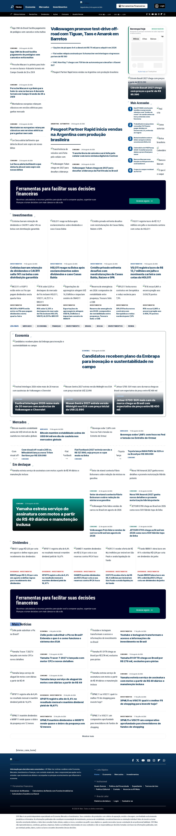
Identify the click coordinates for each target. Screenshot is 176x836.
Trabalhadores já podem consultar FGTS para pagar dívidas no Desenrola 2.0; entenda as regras (144, 128)
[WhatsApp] (164, 14)
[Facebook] (147, 14)
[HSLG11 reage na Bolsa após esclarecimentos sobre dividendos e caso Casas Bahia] (68, 240)
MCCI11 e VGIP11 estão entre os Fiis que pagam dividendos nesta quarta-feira (21, 312)
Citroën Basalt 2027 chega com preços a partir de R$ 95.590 (146, 91)
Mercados (44, 429)
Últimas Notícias (19, 14)
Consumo (65, 14)
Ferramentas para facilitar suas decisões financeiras (55, 191)
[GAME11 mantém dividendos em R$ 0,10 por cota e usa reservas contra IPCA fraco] (88, 558)
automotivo (64, 124)
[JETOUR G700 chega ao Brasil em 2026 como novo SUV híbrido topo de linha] (148, 514)
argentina (55, 124)
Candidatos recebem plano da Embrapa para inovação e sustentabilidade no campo (121, 361)
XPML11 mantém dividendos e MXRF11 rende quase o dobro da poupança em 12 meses (62, 723)
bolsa (100, 326)
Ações (55, 14)
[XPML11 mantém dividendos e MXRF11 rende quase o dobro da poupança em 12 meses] (24, 722)
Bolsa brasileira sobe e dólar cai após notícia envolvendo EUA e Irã (143, 140)
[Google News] (155, 14)
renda (131, 326)
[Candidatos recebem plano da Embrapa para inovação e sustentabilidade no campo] (46, 359)
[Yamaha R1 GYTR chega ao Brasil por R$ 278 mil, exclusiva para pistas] (104, 658)
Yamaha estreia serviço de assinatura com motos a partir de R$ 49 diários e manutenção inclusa (47, 516)
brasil (88, 326)
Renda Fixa (33, 14)
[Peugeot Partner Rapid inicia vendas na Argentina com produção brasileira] (87, 95)
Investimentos (16, 264)
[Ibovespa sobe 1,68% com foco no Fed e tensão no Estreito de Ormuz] (104, 434)
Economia (86, 351)
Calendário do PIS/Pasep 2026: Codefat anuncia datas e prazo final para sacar (144, 151)
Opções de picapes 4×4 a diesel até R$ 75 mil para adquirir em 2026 (84, 47)
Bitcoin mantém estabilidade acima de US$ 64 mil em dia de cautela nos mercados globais (62, 436)
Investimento (72, 326)
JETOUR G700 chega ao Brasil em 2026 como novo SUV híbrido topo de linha (147, 533)
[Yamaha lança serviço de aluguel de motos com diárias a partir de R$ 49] (24, 679)
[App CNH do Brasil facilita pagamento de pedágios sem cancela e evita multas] (28, 36)
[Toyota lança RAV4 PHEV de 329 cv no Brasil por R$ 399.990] (121, 454)
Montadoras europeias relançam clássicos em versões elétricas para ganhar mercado (27, 130)
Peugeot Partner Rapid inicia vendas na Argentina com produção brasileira (86, 134)
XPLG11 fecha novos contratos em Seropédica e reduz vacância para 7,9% (125, 312)
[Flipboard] (161, 14)
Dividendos (45, 14)
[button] (12, 7)
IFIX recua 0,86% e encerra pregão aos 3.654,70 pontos (152, 311)
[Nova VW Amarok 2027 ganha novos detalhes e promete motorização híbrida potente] (148, 479)
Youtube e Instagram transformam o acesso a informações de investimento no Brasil (141, 638)
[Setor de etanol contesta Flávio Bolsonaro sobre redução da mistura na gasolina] (108, 479)
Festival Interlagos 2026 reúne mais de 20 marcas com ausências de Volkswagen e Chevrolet (37, 406)
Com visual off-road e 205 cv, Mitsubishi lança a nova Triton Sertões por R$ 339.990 (37, 453)
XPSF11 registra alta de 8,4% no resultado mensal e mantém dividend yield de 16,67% (62, 702)
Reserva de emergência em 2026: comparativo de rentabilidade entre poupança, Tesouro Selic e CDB (101, 313)
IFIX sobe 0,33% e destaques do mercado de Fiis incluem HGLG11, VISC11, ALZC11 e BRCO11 (47, 312)
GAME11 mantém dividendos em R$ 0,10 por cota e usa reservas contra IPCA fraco (87, 578)
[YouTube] (152, 14)
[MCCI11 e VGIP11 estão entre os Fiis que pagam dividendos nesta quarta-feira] (21, 294)
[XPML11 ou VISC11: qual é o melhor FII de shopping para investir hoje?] (104, 700)
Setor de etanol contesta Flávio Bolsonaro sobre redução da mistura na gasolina (106, 497)
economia (42, 326)
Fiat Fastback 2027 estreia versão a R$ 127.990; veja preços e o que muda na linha (93, 453)
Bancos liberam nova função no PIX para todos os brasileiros (144, 161)
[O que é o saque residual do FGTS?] (161, 171)
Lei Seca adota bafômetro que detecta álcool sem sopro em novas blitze (25, 167)
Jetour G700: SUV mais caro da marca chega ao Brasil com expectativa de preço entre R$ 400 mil (138, 405)
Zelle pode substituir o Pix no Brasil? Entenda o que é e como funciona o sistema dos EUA (61, 638)
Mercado (27, 326)
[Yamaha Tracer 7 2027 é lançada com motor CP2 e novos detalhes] (24, 658)
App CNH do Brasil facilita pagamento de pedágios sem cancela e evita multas (25, 55)
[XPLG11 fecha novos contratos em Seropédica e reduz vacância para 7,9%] (127, 294)
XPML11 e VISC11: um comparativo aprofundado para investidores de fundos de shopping (140, 723)
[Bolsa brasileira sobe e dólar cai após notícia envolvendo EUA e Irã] (161, 140)
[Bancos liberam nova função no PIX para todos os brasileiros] (161, 161)
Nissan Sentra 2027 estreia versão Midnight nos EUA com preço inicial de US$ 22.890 (87, 406)
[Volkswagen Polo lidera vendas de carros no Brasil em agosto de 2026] (108, 514)
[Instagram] (158, 14)
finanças (56, 326)
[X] (149, 14)
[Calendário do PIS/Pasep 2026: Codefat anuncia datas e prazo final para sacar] (161, 150)
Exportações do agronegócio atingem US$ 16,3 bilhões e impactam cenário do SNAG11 (73, 313)
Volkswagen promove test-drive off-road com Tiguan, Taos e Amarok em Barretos (85, 33)
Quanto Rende (78, 14)
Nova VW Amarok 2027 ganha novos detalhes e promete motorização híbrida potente (145, 497)
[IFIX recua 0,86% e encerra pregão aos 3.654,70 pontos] (154, 294)
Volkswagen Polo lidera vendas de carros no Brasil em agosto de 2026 (107, 533)
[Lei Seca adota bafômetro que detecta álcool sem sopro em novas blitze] (28, 148)
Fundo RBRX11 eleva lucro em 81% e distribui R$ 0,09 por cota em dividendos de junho (151, 578)
